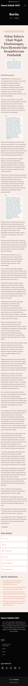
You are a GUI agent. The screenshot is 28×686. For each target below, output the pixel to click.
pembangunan (9, 569)
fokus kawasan (9, 563)
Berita (4, 648)
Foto (3, 654)
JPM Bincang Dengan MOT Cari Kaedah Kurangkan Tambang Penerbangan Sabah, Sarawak (14, 603)
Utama (11, 18)
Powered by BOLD (13, 682)
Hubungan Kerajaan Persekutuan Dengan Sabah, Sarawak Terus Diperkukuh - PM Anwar (13, 582)
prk (5, 545)
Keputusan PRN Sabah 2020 (6, 645)
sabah (6, 538)
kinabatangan (8, 551)
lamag (6, 557)
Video (3, 651)
